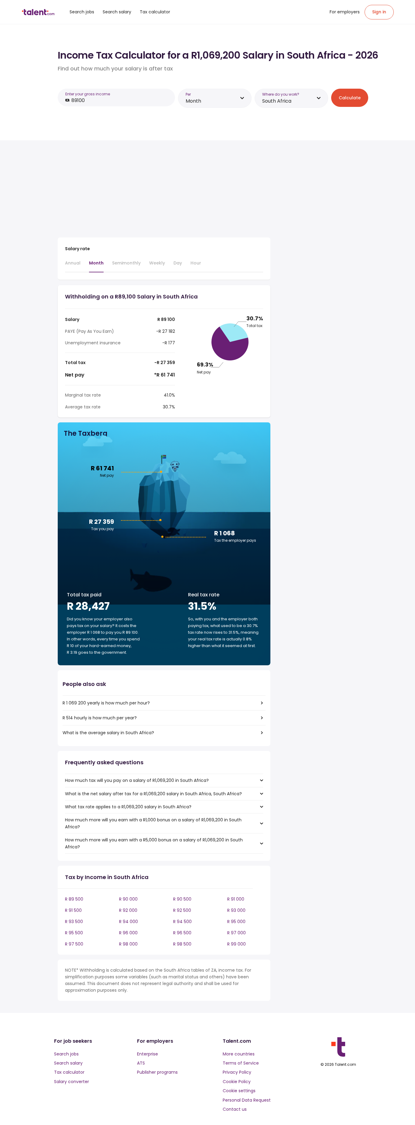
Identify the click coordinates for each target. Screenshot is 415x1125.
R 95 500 (74, 933)
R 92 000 (128, 910)
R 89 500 (74, 899)
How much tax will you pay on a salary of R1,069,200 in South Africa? (137, 780)
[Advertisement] (164, 190)
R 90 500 (182, 899)
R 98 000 (128, 944)
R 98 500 (182, 944)
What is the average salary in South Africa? (108, 733)
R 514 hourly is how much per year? (100, 718)
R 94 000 (128, 922)
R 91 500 (73, 910)
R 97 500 (74, 944)
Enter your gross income (87, 94)
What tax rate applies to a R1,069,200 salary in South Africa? (128, 807)
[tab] (73, 266)
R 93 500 (74, 922)
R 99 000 (236, 944)
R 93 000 (236, 910)
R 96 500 (182, 933)
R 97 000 (236, 933)
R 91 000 (235, 899)
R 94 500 (182, 922)
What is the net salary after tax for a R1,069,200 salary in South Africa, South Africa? (153, 794)
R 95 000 (236, 922)
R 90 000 (128, 899)
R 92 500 (182, 910)
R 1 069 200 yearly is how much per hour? (106, 703)
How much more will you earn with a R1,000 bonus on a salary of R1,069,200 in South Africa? (153, 823)
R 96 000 (128, 933)
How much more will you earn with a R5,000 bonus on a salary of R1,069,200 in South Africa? (154, 843)
